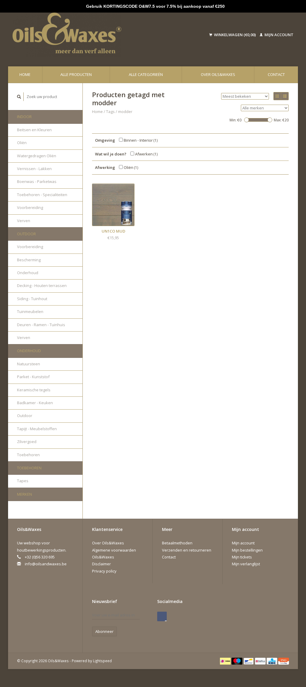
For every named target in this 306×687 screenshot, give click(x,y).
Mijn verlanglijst (246, 564)
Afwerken (146, 154)
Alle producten (76, 74)
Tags (110, 111)
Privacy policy (104, 571)
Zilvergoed (26, 441)
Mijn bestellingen (247, 550)
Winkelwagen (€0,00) (235, 34)
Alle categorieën (146, 74)
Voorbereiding (30, 207)
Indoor (24, 116)
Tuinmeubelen (30, 311)
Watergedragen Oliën (36, 155)
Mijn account (278, 34)
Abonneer (104, 631)
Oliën (22, 142)
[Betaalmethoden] (226, 660)
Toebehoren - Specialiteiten (42, 194)
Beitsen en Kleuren (34, 129)
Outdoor (26, 233)
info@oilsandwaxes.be (46, 564)
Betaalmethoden (177, 543)
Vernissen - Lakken (34, 168)
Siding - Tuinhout (32, 298)
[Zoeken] (19, 96)
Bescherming (29, 259)
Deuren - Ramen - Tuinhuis (41, 324)
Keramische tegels (34, 390)
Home (24, 74)
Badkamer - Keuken (35, 402)
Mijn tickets (242, 557)
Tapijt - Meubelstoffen (37, 428)
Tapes (22, 480)
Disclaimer (101, 564)
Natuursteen (28, 364)
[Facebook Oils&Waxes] (162, 616)
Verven (23, 220)
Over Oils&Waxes (218, 74)
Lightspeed (102, 660)
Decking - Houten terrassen (42, 285)
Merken (24, 494)
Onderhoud (27, 272)
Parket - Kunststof (33, 376)
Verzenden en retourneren (186, 550)
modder (125, 111)
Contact (276, 74)
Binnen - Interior (140, 140)
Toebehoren (28, 454)
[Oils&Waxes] (92, 35)
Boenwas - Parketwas (36, 181)
